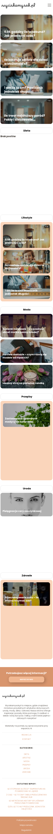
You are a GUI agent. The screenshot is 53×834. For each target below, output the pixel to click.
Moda (26, 309)
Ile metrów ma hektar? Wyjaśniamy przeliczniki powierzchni (26, 801)
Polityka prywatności (26, 820)
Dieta (26, 130)
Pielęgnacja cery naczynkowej (22, 511)
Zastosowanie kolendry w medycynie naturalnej (21, 420)
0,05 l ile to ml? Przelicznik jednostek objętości (26, 807)
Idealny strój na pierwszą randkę (23, 383)
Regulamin (26, 830)
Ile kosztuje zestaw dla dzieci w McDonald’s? (26, 61)
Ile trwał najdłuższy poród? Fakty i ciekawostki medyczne (24, 117)
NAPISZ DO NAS (26, 679)
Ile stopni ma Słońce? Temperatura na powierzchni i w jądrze (26, 790)
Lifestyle (26, 217)
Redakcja (26, 735)
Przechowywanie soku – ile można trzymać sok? (22, 599)
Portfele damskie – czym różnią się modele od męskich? (24, 356)
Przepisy (26, 396)
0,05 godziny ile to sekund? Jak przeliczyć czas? (24, 34)
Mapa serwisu (26, 825)
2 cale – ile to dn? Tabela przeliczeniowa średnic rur (26, 795)
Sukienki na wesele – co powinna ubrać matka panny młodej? (23, 330)
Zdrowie (27, 575)
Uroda (27, 488)
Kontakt (26, 739)
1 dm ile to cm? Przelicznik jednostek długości (23, 89)
